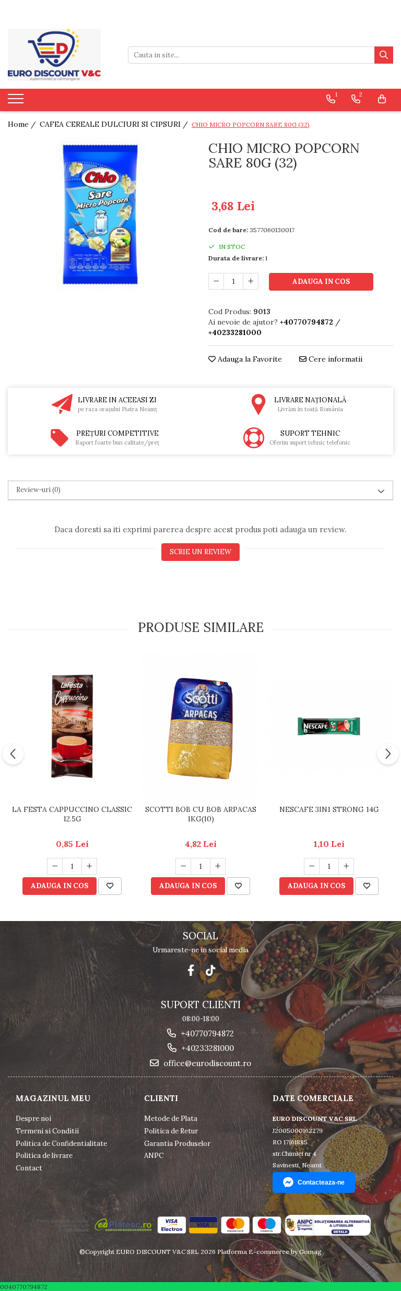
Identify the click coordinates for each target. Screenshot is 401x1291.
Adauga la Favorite (249, 359)
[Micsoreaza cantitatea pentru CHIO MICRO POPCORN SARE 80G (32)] (216, 281)
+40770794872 (206, 1033)
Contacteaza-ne (321, 1182)
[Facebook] (191, 970)
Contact (29, 1168)
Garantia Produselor (177, 1143)
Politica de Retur (171, 1131)
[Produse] (17, 102)
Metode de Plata (170, 1118)
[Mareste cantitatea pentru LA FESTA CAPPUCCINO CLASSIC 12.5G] (89, 866)
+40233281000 (206, 1048)
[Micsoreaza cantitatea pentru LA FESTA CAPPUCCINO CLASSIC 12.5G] (55, 866)
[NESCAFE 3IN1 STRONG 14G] (329, 726)
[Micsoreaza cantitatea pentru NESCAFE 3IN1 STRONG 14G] (312, 866)
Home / (23, 124)
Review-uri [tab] (38, 489)
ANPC (153, 1155)
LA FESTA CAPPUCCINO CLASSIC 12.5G (72, 814)
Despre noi (33, 1118)
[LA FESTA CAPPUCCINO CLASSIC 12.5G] (72, 726)
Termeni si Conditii (47, 1131)
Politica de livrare (44, 1155)
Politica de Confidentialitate (61, 1143)
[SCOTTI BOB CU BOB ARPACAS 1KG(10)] (200, 726)
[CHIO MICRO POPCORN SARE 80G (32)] (100, 214)
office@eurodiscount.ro (206, 1063)
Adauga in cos (321, 281)
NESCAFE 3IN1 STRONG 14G (329, 809)
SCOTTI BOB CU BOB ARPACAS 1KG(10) (200, 814)
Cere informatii (334, 359)
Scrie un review (200, 551)
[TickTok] (211, 970)
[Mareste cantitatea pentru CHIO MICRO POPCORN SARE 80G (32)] (250, 281)
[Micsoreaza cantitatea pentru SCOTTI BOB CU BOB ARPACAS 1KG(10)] (183, 866)
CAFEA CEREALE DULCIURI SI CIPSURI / (115, 124)
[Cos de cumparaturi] (382, 99)
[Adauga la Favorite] (110, 886)
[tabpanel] (100, 214)
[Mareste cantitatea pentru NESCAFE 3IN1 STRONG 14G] (346, 866)
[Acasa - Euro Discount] (60, 55)
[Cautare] (383, 55)
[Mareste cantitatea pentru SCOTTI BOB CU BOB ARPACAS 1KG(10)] (218, 866)
